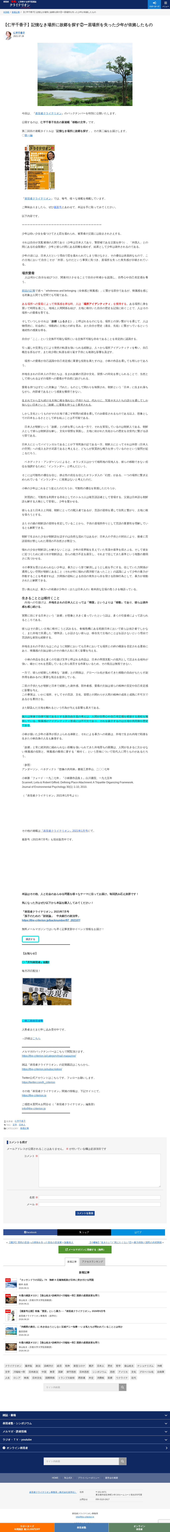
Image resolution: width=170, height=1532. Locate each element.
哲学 (118, 1365)
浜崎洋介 (48, 1365)
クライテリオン (13, 1365)
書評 (91, 1365)
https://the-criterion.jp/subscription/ (42, 1069)
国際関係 (50, 1377)
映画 (26, 1377)
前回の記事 (28, 290)
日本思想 (84, 1371)
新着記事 (24, 1128)
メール (32, 1204)
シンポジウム (99, 1371)
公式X (69, 1478)
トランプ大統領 (66, 1377)
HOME (55, 1478)
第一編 (29, 135)
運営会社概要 (111, 1478)
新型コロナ (79, 1365)
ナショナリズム (145, 1365)
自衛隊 (160, 1371)
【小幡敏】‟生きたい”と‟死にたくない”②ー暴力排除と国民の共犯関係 (125, 1242)
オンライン (139, 1528)
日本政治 (33, 1371)
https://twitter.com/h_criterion (38, 1082)
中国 (44, 1371)
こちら (37, 1038)
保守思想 (71, 1371)
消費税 (100, 1377)
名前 (33, 1197)
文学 (15, 1124)
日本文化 (37, 1377)
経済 (59, 1365)
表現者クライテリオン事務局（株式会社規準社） (53, 1492)
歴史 (110, 1365)
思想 (112, 1371)
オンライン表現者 (17, 1448)
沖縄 (159, 1365)
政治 (38, 1365)
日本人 (22, 1124)
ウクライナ (122, 1377)
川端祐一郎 (19, 1371)
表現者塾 (81, 1527)
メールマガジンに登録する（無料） (87, 1249)
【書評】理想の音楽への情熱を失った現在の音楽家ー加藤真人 (40, 1242)
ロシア (16, 1377)
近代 (133, 1377)
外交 (91, 1377)
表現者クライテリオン (48, 113)
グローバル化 (147, 1371)
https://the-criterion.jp (34, 1095)
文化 (133, 1371)
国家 (60, 1371)
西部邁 (81, 1377)
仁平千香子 (19, 32)
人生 (7, 1377)
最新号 (58, 207)
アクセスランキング (92, 1261)
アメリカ (123, 1371)
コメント (31, 1156)
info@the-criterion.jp (34, 1108)
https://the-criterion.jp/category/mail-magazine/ (49, 1055)
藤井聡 (28, 1365)
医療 (110, 1377)
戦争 (67, 1365)
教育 (52, 1371)
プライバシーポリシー (88, 1478)
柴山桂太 (129, 1365)
